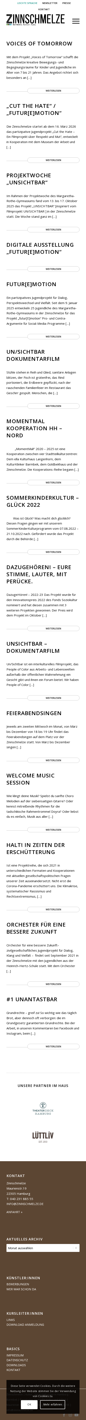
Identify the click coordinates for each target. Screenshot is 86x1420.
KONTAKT (44, 9)
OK (29, 1404)
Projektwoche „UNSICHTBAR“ (28, 178)
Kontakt (13, 1370)
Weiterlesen (53, 90)
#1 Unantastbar (31, 999)
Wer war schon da (21, 1289)
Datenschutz (17, 1360)
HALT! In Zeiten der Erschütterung (35, 848)
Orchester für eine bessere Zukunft (36, 928)
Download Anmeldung (25, 1325)
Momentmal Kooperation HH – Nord (34, 428)
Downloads (16, 1365)
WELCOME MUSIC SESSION (30, 779)
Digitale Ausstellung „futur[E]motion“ (40, 248)
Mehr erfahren (52, 1404)
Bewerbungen (17, 1284)
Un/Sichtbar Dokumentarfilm (33, 355)
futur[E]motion (31, 284)
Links (10, 1320)
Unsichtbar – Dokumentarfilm (33, 647)
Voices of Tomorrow (39, 43)
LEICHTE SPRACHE (27, 3)
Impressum (15, 1355)
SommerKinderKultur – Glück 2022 (42, 501)
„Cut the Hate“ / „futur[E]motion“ (34, 109)
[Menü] (74, 21)
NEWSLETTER (49, 3)
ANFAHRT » (14, 1212)
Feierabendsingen (34, 713)
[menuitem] (27, 3)
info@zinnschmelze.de (24, 1204)
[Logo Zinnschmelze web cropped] (35, 21)
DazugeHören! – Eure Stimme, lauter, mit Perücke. (38, 574)
